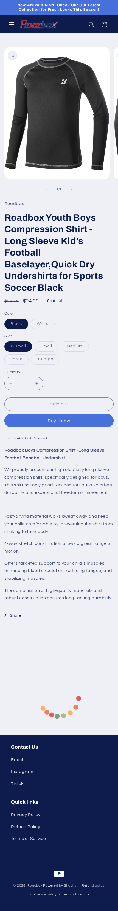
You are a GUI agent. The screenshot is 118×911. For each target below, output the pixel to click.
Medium (78, 348)
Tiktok (17, 783)
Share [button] (15, 615)
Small (49, 348)
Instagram (22, 771)
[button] (11, 24)
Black (19, 325)
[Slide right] (71, 190)
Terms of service (76, 894)
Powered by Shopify (59, 885)
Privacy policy (45, 894)
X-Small (21, 348)
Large (19, 361)
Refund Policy (25, 827)
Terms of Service (28, 838)
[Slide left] (47, 190)
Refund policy (93, 885)
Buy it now (59, 421)
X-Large (48, 361)
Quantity (12, 372)
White (46, 325)
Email (17, 760)
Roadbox (34, 885)
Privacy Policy (26, 814)
